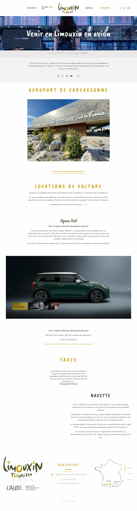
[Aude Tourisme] (23, 488)
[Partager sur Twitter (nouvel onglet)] (63, 76)
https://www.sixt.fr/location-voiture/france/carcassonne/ (68, 344)
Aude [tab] (129, 479)
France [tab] (130, 468)
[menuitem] (31, 8)
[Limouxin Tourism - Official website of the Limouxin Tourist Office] (22, 467)
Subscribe (68, 469)
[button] (124, 8)
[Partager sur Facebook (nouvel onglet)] (58, 76)
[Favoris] (120, 8)
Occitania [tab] (131, 473)
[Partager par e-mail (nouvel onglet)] (71, 76)
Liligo (85, 204)
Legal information (68, 501)
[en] (129, 8)
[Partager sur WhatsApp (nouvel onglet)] (67, 76)
